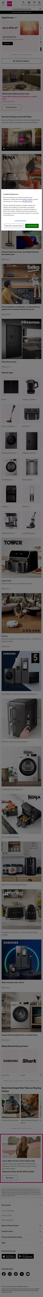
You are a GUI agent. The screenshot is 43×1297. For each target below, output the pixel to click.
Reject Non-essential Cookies (14, 226)
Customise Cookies (20, 220)
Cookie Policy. (27, 201)
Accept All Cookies (31, 226)
